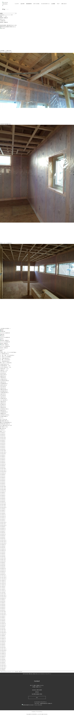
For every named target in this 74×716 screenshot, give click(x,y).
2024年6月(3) (2, 459)
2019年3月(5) (2, 553)
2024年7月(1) (2, 458)
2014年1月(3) (2, 646)
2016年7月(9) (2, 601)
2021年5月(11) (3, 514)
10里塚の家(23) (3, 403)
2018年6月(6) (2, 567)
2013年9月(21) (3, 651)
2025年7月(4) (2, 443)
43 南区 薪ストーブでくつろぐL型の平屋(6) (8, 352)
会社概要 (53, 3)
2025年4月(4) (2, 444)
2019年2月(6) (2, 555)
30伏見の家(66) (3, 373)
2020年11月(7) (3, 523)
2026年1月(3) (2, 435)
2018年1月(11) (3, 574)
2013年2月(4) (2, 662)
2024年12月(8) (3, 450)
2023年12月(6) (3, 468)
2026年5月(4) (2, 434)
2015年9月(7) (2, 616)
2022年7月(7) (2, 493)
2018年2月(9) (2, 572)
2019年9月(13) (3, 544)
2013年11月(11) (3, 648)
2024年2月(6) (2, 465)
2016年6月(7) (2, 602)
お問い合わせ (64, 3)
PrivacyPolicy (39, 711)
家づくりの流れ (36, 3)
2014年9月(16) (3, 634)
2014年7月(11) (3, 637)
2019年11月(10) (3, 541)
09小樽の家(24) (3, 404)
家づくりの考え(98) (3, 419)
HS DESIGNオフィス (45, 3)
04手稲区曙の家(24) (4, 411)
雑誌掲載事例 (29, 3)
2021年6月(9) (2, 513)
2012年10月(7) (3, 668)
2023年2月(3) (2, 483)
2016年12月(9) (3, 593)
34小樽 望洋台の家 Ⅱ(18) (5, 367)
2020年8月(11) (3, 528)
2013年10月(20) (3, 650)
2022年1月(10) (3, 502)
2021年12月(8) (3, 504)
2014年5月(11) (3, 640)
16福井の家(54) (3, 394)
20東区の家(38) (3, 388)
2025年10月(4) (3, 438)
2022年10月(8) (3, 489)
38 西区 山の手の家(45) (5, 359)
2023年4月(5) (2, 480)
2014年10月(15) (3, 632)
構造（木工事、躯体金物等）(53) (6, 422)
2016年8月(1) (2, 599)
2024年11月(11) (3, 452)
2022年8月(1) (2, 492)
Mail (37, 697)
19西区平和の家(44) (4, 389)
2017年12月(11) (3, 575)
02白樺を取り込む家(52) (4, 414)
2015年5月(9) (2, 622)
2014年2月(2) (2, 644)
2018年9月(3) (2, 562)
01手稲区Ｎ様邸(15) (4, 416)
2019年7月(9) (2, 547)
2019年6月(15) (3, 549)
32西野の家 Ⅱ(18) (4, 370)
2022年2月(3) (2, 501)
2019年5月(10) (3, 550)
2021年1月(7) (2, 520)
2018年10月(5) (3, 561)
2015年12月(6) (3, 611)
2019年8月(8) (2, 546)
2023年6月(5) (2, 477)
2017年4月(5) (2, 587)
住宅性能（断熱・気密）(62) (5, 423)
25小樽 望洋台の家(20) (4, 380)
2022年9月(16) (3, 490)
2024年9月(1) (2, 455)
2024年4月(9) (2, 462)
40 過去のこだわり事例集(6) (5, 356)
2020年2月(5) (2, 537)
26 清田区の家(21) (3, 379)
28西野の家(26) (3, 376)
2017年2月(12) (3, 590)
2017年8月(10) (3, 581)
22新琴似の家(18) (3, 385)
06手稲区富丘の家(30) (4, 408)
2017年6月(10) (3, 584)
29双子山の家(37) (3, 374)
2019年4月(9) (2, 552)
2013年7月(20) (3, 654)
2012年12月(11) (3, 665)
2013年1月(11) (3, 663)
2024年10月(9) (3, 453)
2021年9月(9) (2, 508)
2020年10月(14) (3, 525)
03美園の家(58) (3, 413)
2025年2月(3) (2, 447)
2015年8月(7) (2, 617)
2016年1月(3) (2, 610)
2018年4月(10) (3, 569)
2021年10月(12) (3, 507)
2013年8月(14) (3, 653)
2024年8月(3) (2, 456)
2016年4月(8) (2, 605)
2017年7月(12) (3, 583)
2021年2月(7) (2, 519)
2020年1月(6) (2, 538)
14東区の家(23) (3, 397)
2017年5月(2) (2, 586)
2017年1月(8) (2, 592)
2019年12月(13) (3, 540)
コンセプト (17, 3)
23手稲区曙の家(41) (4, 383)
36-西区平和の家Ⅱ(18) (4, 364)
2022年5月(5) (2, 496)
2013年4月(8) (2, 659)
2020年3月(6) (2, 535)
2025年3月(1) (2, 446)
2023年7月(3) (2, 476)
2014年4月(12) (3, 641)
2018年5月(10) (3, 568)
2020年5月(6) (2, 532)
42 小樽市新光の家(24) (4, 353)
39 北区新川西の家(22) (4, 358)
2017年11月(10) (3, 577)
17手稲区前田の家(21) (4, 392)
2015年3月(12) (3, 625)
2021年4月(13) (3, 516)
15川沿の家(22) (3, 395)
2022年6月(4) (2, 495)
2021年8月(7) (2, 510)
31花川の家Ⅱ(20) (3, 371)
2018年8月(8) (2, 564)
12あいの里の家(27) (4, 400)
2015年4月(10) (3, 623)
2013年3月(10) (3, 660)
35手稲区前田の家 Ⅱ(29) (5, 365)
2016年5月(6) (2, 604)
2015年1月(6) (2, 628)
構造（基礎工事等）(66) (4, 420)
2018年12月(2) (3, 558)
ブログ (58, 3)
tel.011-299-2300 (37, 690)
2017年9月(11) (3, 580)
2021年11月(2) (3, 505)
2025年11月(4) (3, 437)
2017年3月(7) (2, 589)
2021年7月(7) (2, 511)
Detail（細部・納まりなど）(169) (6, 425)
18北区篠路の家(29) (4, 391)
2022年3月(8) (2, 499)
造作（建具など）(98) (4, 426)
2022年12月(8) (3, 486)
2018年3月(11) (3, 571)
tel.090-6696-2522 (37, 694)
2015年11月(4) (3, 613)
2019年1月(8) (2, 556)
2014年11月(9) (3, 631)
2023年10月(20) (3, 471)
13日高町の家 (2, 20)
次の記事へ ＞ (8, 328)
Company (34, 711)
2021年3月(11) (3, 517)
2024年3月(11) (3, 464)
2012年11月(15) (3, 666)
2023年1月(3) (2, 485)
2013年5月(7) (2, 657)
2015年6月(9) (2, 620)
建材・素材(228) (3, 428)
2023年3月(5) (2, 482)
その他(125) (2, 429)
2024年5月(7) (2, 461)
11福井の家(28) (3, 401)
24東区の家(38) (3, 382)
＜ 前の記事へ (2, 328)
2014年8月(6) (2, 635)
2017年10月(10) (3, 578)
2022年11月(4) (3, 487)
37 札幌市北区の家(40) (4, 361)
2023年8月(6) (2, 474)
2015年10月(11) (3, 614)
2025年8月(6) (2, 441)
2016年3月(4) (2, 607)
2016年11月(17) (3, 595)
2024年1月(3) (2, 467)
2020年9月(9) (2, 526)
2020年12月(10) (3, 522)
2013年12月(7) (3, 647)
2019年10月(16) (3, 543)
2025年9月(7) (2, 440)
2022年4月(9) (2, 498)
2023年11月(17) (3, 470)
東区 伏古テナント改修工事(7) (6, 362)
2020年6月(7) (2, 531)
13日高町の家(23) (3, 398)
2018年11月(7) (3, 559)
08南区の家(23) (3, 406)
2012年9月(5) (2, 669)
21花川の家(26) (3, 386)
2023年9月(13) (3, 473)
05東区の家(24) (3, 410)
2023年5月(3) (2, 479)
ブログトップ (2, 349)
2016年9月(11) (3, 598)
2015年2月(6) (2, 626)
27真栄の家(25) (3, 377)
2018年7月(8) (2, 565)
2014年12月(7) (3, 629)
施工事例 (22, 3)
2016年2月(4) (2, 608)
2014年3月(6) (2, 643)
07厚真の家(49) (3, 407)
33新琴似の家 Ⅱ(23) (4, 368)
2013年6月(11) (3, 656)
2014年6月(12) (3, 638)
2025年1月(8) (2, 449)
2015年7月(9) (2, 619)
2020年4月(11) (3, 534)
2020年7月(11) (3, 529)
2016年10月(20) (3, 596)
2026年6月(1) (2, 432)
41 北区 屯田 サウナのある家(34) (7, 355)
